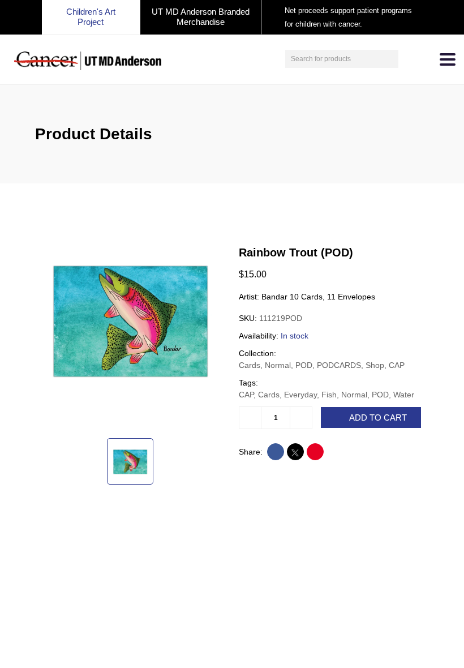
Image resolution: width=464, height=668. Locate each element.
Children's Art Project (90, 17)
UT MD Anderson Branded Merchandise (201, 17)
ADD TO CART (378, 417)
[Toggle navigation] (448, 59)
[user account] (408, 58)
